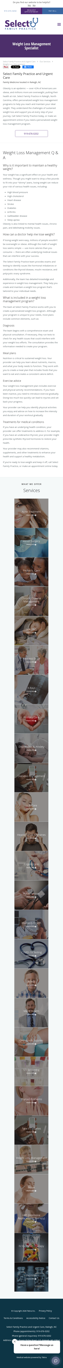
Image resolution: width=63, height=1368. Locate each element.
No (34, 5)
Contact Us (54, 1318)
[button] (31, 11)
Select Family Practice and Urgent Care (19, 61)
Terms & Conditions (13, 1318)
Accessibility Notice (35, 1318)
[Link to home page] (28, 24)
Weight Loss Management (14, 64)
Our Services (45, 61)
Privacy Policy (45, 1310)
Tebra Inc (31, 1311)
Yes (29, 5)
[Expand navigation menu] (59, 24)
